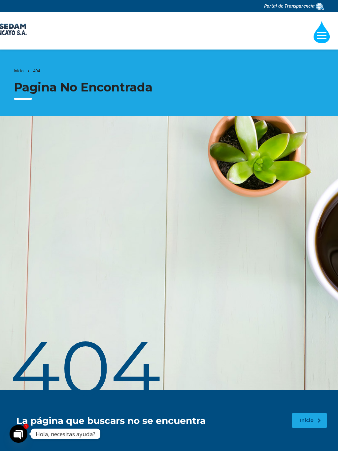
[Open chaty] (18, 434)
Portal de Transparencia (290, 6)
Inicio (19, 71)
